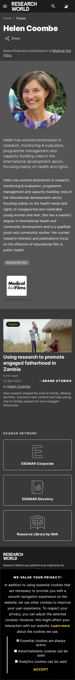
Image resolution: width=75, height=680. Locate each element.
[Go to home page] (24, 6)
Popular (13, 324)
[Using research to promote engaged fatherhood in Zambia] (37, 335)
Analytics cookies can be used (43, 661)
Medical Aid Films (16, 262)
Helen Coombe (18, 386)
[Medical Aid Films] (17, 286)
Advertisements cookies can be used (43, 653)
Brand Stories (57, 381)
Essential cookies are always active (42, 643)
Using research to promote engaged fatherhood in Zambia (33, 363)
